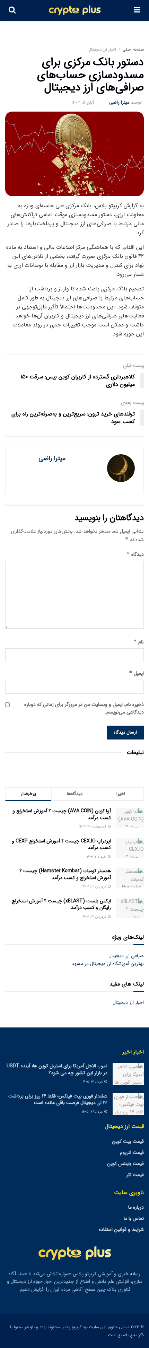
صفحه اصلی (133, 49)
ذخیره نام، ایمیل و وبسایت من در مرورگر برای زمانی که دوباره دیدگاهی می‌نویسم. (84, 708)
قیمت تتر (135, 1175)
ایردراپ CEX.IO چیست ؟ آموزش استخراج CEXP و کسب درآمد (61, 844)
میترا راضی (119, 102)
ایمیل (136, 673)
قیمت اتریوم (132, 1152)
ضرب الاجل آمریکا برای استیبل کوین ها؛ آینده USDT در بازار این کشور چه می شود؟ (57, 1069)
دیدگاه (135, 554)
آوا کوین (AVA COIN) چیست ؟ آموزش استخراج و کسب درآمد (61, 814)
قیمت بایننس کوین (125, 1163)
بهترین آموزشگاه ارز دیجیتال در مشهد (108, 964)
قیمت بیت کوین (128, 1141)
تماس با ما (134, 1218)
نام (138, 642)
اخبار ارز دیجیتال (102, 49)
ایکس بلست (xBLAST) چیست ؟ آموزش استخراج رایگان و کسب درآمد (61, 904)
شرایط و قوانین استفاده (121, 1229)
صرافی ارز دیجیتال (126, 956)
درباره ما (136, 1207)
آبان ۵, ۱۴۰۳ (82, 102)
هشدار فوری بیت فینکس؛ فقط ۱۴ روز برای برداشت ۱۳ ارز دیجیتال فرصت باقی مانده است (57, 1099)
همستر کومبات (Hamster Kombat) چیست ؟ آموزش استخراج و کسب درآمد (65, 874)
